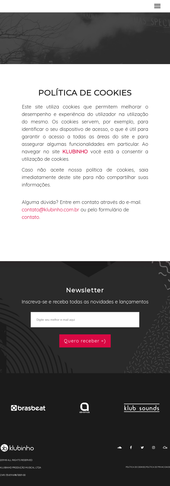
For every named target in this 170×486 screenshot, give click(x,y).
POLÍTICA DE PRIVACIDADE (158, 467)
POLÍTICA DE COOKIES (135, 467)
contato (30, 217)
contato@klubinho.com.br (50, 209)
